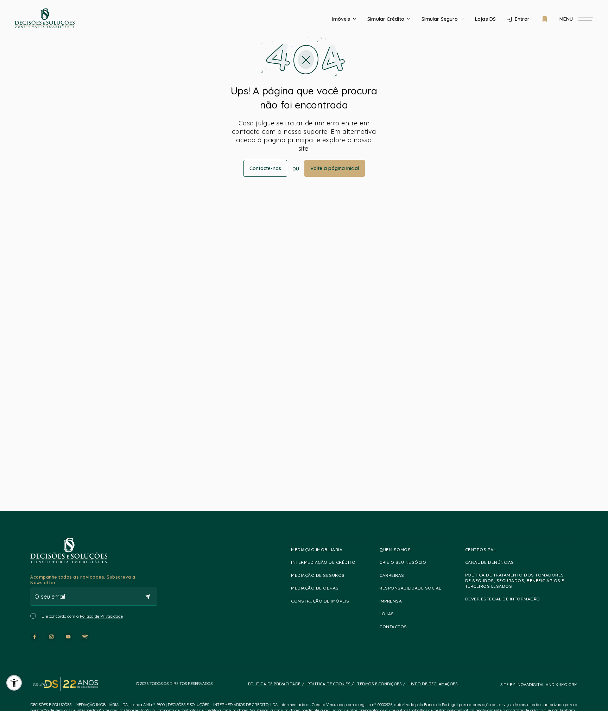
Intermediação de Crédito (323, 562)
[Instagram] (51, 636)
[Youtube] (68, 636)
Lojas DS (485, 19)
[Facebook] (34, 636)
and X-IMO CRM (561, 684)
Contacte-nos (265, 168)
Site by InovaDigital (522, 684)
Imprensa (390, 601)
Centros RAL (480, 549)
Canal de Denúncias (489, 562)
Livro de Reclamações (432, 683)
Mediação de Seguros (318, 575)
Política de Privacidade (101, 616)
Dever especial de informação (502, 598)
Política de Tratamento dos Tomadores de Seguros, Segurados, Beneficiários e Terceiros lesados (514, 580)
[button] (14, 683)
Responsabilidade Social (410, 588)
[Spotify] (85, 636)
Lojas (386, 613)
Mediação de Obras (315, 588)
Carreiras (391, 575)
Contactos (393, 626)
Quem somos (395, 549)
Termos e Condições (379, 683)
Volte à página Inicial (334, 168)
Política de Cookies (329, 683)
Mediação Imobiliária (316, 549)
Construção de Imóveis (320, 601)
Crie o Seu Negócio (402, 562)
